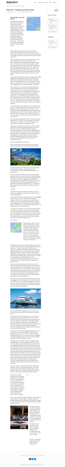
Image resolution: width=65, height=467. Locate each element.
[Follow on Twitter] (32, 459)
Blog (50, 2)
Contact (54, 2)
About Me (40, 2)
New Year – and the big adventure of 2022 (53, 27)
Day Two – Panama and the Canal (53, 21)
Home (35, 2)
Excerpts (46, 2)
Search (56, 10)
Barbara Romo (11, 12)
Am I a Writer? (53, 31)
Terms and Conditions (40, 455)
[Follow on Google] (35, 459)
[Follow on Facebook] (30, 459)
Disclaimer (23, 455)
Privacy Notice (30, 455)
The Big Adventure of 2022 (26, 12)
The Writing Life (53, 47)
